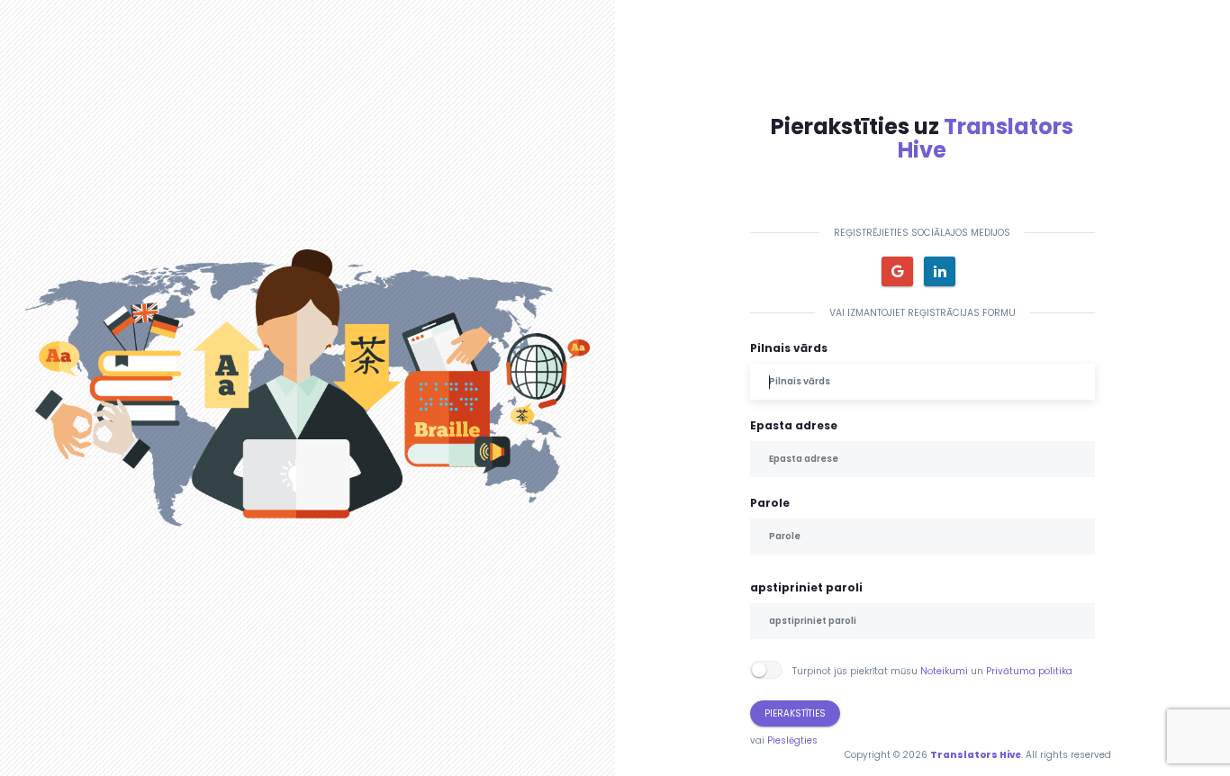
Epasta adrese (793, 425)
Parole (770, 502)
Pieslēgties (792, 740)
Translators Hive (985, 138)
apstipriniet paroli (806, 587)
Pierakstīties (795, 713)
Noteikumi (944, 671)
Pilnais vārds (789, 348)
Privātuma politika (1029, 671)
